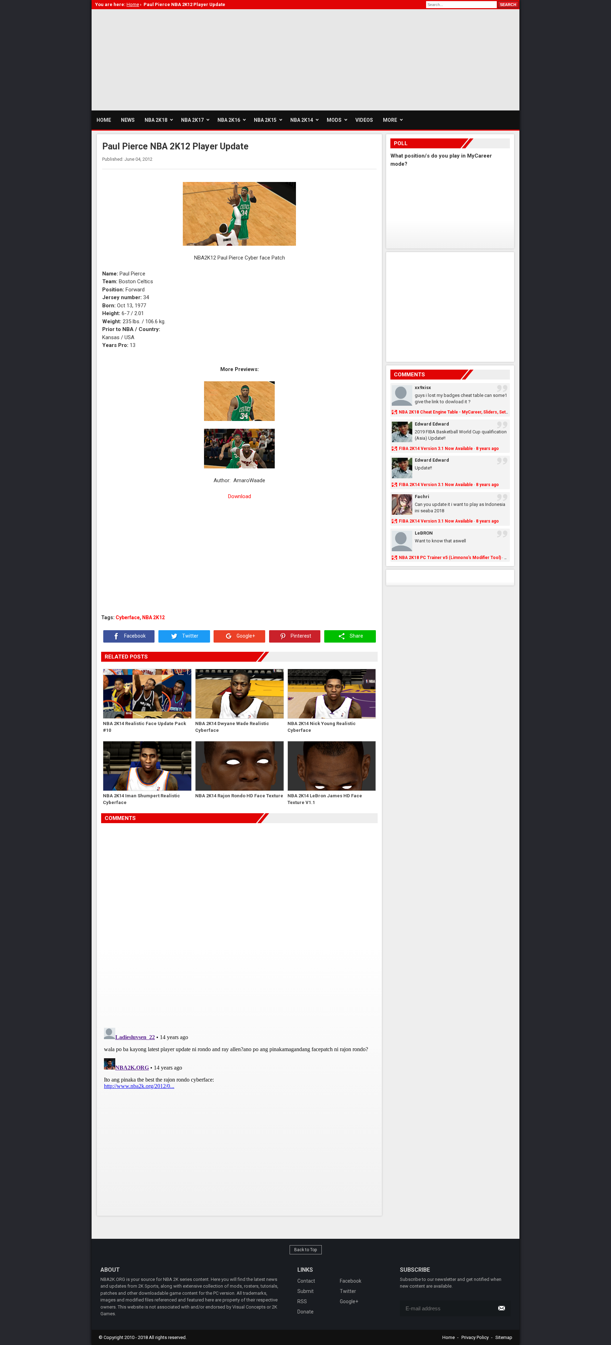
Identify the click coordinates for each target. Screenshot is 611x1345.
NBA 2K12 (153, 617)
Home (448, 1337)
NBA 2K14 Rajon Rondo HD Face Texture (239, 795)
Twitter (189, 636)
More (390, 120)
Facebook (134, 636)
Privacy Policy (475, 1337)
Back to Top (305, 1249)
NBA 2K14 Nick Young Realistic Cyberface (321, 727)
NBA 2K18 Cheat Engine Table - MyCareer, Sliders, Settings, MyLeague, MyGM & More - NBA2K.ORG (498, 412)
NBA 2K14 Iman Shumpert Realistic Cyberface (141, 799)
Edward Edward (432, 424)
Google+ (245, 636)
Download (239, 496)
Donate (305, 1312)
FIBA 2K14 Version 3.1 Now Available (436, 448)
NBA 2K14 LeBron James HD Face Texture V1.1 (324, 799)
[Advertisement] (220, 58)
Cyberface (128, 617)
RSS (302, 1301)
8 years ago (487, 448)
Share (356, 636)
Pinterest (300, 636)
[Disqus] (239, 922)
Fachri (422, 496)
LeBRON (424, 533)
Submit (305, 1291)
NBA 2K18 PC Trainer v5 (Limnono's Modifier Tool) (450, 557)
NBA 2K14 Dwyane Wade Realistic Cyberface (232, 727)
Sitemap (503, 1337)
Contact (306, 1281)
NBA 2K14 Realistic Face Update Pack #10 (144, 727)
